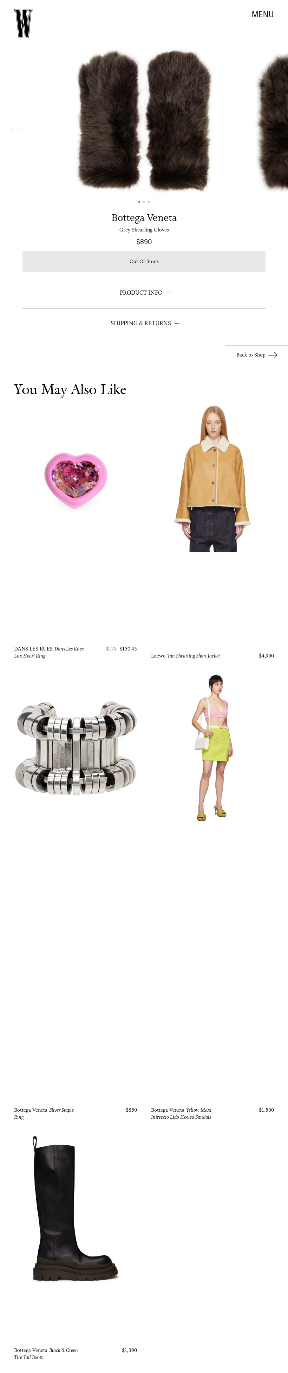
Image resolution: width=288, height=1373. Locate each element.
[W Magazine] (23, 23)
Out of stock (144, 262)
